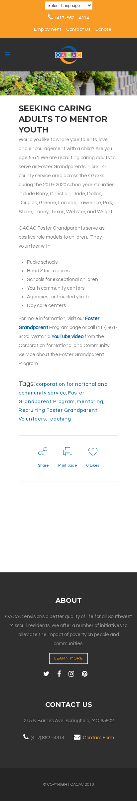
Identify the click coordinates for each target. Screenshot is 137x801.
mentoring (90, 401)
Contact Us (78, 29)
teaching (59, 419)
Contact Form (98, 737)
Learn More (68, 658)
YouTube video (67, 336)
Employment (47, 29)
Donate (103, 29)
